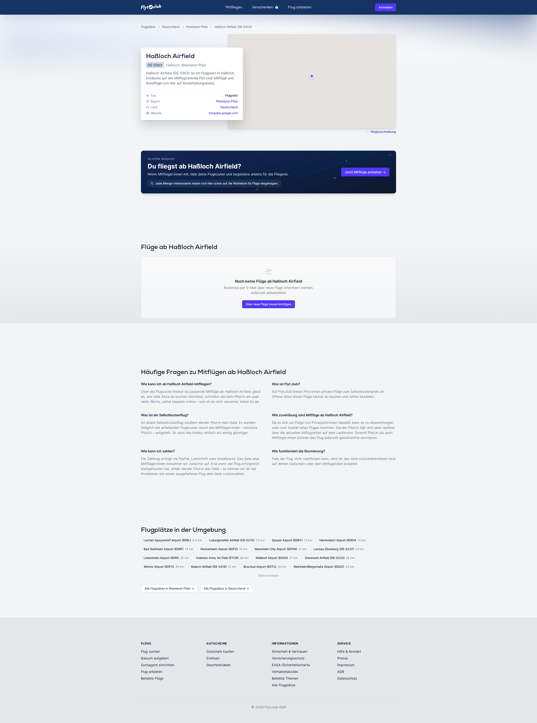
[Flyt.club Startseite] (151, 7)
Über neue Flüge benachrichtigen (268, 304)
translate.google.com (223, 113)
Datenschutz (347, 678)
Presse (342, 658)
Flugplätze (148, 27)
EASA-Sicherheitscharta (291, 665)
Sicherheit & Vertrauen (289, 651)
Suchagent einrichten (157, 665)
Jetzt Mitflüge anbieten (365, 172)
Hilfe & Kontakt (349, 651)
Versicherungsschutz (288, 658)
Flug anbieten (300, 7)
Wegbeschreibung (383, 131)
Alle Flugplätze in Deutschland (226, 588)
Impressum (346, 665)
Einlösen (213, 658)
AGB (340, 671)
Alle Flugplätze (283, 685)
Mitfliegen (233, 7)
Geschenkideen (218, 665)
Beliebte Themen (285, 678)
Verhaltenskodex (285, 671)
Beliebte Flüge (152, 678)
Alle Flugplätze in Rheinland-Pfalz (169, 588)
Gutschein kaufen (220, 651)
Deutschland (171, 27)
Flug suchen (150, 651)
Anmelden (385, 7)
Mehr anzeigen (268, 575)
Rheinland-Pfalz (197, 27)
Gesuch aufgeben (155, 658)
